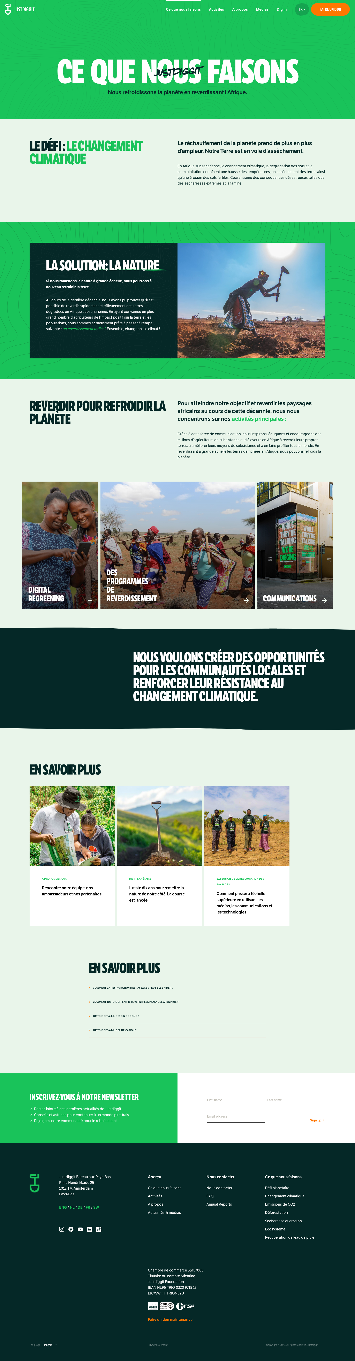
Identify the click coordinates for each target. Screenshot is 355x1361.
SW (96, 1207)
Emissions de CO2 (280, 1204)
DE (80, 1207)
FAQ (210, 1196)
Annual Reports (219, 1204)
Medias (262, 9)
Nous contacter (219, 1188)
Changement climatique (284, 1196)
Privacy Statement (158, 1345)
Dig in (282, 9)
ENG (63, 1207)
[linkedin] (89, 1229)
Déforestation (277, 1213)
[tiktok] (98, 1229)
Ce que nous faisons (183, 9)
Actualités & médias (164, 1213)
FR (88, 1207)
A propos (240, 9)
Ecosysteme (275, 1229)
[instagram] (61, 1229)
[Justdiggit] (20, 9)
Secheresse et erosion (283, 1221)
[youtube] (80, 1229)
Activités (216, 9)
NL (72, 1207)
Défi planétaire (277, 1188)
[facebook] (71, 1229)
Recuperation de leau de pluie (289, 1237)
